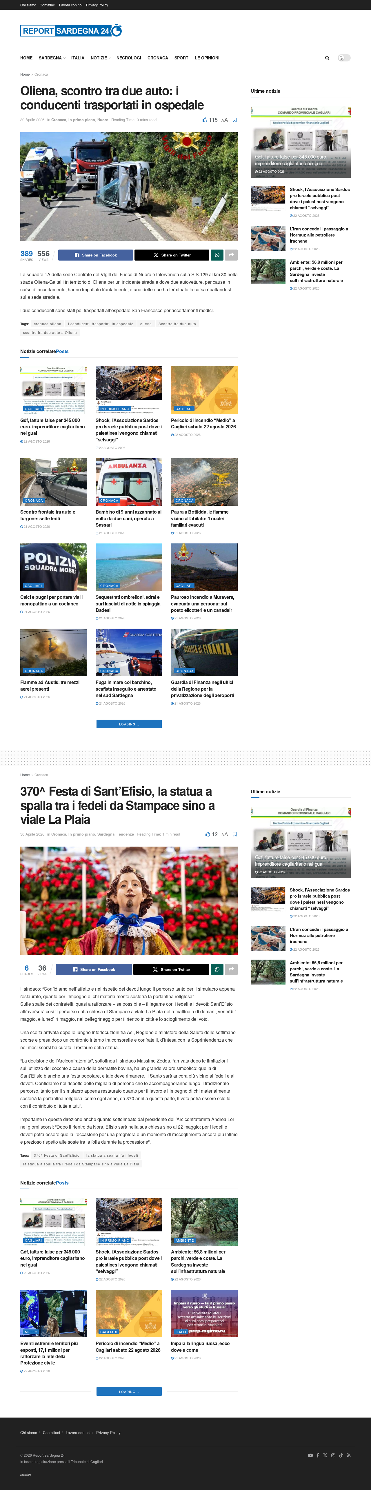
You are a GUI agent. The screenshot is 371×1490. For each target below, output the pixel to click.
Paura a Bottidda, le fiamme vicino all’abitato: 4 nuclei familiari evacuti (199, 518)
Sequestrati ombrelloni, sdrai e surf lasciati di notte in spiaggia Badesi (128, 603)
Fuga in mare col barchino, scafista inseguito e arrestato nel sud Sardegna (126, 688)
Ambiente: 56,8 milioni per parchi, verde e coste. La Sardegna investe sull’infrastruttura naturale (316, 271)
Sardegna (50, 58)
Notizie (99, 58)
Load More (129, 900)
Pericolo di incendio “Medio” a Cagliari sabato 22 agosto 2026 (203, 423)
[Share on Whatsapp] (217, 255)
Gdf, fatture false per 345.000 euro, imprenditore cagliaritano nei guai (52, 426)
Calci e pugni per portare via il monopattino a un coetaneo (51, 600)
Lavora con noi (71, 4)
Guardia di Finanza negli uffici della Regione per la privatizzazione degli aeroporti (202, 688)
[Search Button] (327, 57)
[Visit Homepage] (71, 30)
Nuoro (102, 119)
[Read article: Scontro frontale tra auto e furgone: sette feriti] (53, 482)
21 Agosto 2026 (36, 526)
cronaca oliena (47, 323)
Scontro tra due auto (177, 323)
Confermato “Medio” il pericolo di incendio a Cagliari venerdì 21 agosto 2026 (52, 774)
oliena (146, 323)
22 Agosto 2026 (36, 441)
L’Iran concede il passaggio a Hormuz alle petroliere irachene (319, 234)
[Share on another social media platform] (231, 255)
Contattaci (48, 4)
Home (26, 58)
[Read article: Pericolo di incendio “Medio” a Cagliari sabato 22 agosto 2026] (204, 390)
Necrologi (129, 58)
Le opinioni (207, 58)
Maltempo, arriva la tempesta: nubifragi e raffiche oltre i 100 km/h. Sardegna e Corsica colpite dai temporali (201, 777)
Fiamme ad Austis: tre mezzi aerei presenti (49, 685)
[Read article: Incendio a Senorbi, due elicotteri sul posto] (129, 737)
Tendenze (125, 1011)
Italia (77, 58)
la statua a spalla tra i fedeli (112, 1332)
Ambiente (185, 1417)
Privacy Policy (97, 4)
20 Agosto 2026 (111, 782)
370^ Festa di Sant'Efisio (57, 1332)
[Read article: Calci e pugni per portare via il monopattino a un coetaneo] (53, 567)
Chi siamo (28, 4)
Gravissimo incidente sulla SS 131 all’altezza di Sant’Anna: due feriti (202, 866)
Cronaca (158, 58)
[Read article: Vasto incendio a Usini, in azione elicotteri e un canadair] (129, 829)
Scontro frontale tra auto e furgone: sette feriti (47, 514)
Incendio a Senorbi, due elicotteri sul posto (121, 770)
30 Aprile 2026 (32, 119)
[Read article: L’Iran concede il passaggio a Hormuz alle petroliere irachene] (268, 238)
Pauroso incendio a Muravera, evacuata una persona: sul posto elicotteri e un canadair (202, 603)
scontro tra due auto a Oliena (50, 332)
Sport (181, 58)
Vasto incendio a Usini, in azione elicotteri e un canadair (127, 862)
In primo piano (81, 119)
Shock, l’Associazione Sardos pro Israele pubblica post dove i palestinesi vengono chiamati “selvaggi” (129, 430)
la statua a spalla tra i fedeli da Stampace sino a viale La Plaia (81, 1340)
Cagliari (33, 408)
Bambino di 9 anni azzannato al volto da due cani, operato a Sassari (128, 518)
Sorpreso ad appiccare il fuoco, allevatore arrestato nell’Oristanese (53, 866)
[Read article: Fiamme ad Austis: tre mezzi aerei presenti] (53, 652)
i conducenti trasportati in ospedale (101, 323)
